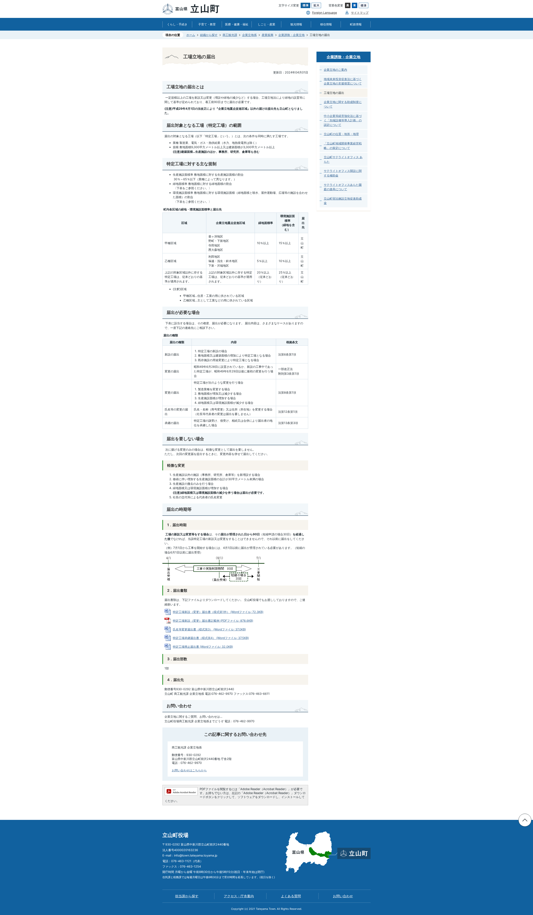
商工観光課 (230, 35)
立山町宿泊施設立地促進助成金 (343, 201)
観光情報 (296, 24)
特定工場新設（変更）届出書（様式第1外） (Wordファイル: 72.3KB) (218, 612)
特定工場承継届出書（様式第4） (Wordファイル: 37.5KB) (211, 638)
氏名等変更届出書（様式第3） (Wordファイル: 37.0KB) (209, 629)
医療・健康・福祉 (236, 24)
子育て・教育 (207, 24)
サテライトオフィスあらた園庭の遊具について (343, 187)
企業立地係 (249, 35)
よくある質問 (291, 896)
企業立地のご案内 (335, 69)
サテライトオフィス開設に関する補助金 (343, 173)
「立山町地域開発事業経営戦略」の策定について (343, 146)
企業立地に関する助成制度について (343, 104)
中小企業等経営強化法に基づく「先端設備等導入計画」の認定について (343, 120)
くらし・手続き (177, 24)
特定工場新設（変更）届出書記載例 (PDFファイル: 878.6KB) (213, 620)
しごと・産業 (266, 24)
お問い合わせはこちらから (189, 770)
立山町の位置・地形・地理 (341, 134)
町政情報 (356, 24)
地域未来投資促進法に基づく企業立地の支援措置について (343, 81)
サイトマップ (360, 12)
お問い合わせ (343, 896)
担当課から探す (186, 896)
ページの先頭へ (524, 820)
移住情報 (326, 24)
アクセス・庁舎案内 (239, 896)
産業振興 (267, 35)
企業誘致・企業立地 (291, 35)
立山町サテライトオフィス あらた (343, 159)
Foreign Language (324, 12)
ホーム (190, 35)
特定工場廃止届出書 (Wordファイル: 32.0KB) (203, 646)
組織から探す (209, 35)
